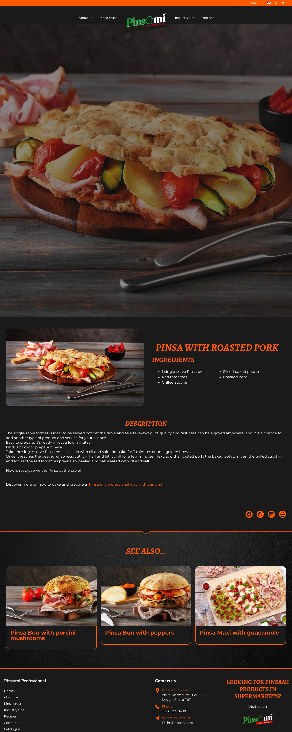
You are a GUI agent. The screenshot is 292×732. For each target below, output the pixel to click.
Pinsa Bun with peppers (139, 632)
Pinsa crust (12, 704)
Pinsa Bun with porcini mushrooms (43, 635)
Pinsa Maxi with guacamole (239, 632)
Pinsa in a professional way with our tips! (125, 484)
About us (11, 697)
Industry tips (14, 710)
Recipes (10, 716)
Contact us (255, 3)
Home (9, 691)
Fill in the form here (177, 723)
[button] (249, 514)
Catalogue (12, 729)
